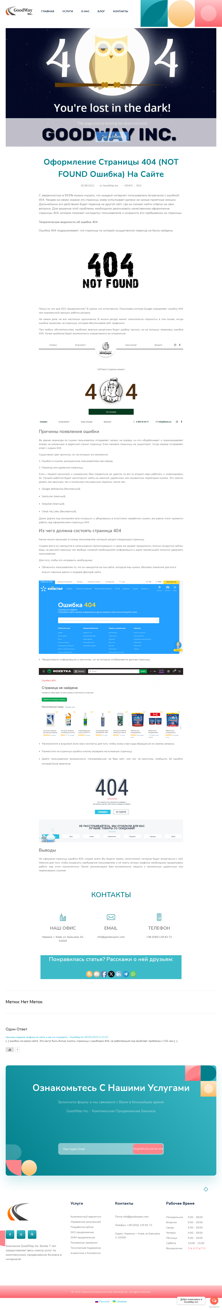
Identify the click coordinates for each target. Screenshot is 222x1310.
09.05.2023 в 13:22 (96, 1037)
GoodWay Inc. (111, 185)
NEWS (128, 185)
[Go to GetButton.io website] (214, 1307)
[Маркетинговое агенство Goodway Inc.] (19, 11)
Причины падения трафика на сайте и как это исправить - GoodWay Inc (45, 1037)
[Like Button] (208, 1002)
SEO (139, 185)
